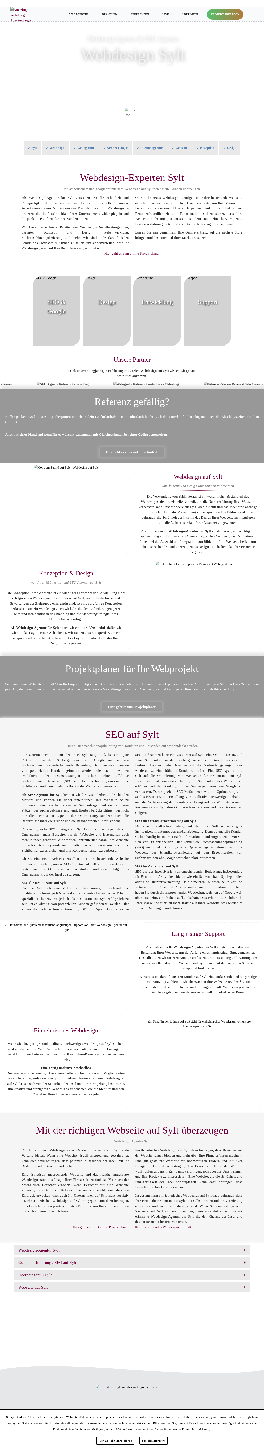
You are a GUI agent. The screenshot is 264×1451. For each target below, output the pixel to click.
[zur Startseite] (23, 15)
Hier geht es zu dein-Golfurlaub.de (132, 452)
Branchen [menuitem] (109, 14)
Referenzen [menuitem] (140, 14)
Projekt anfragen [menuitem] (225, 14)
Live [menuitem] (165, 14)
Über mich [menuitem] (190, 14)
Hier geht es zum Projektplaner (132, 707)
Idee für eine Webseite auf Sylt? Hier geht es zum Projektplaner (132, 1326)
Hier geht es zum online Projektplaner (132, 253)
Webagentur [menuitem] (79, 14)
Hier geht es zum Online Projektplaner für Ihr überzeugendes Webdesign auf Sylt (132, 1227)
